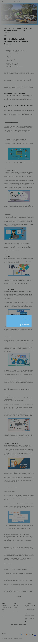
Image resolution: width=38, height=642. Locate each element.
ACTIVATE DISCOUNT (25, 324)
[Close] (30, 316)
